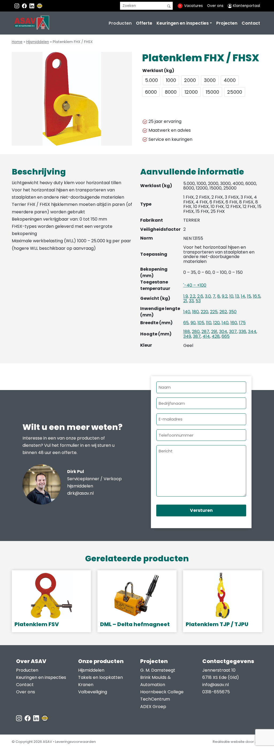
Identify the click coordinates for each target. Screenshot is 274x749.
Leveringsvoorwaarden (75, 741)
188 (186, 331)
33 (191, 301)
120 (216, 323)
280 (196, 331)
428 (216, 336)
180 (195, 312)
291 (214, 331)
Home (17, 41)
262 (223, 312)
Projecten (226, 23)
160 (233, 323)
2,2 (192, 296)
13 (237, 296)
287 (205, 331)
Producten (120, 23)
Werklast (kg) (158, 70)
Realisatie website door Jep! (237, 741)
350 (233, 312)
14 (243, 296)
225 (214, 312)
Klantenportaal (246, 5)
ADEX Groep (153, 706)
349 (187, 336)
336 (242, 331)
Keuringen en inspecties (183, 23)
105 (200, 323)
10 (231, 296)
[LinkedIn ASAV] (36, 718)
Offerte (144, 23)
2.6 (200, 296)
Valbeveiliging (92, 692)
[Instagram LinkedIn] (32, 5)
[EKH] (39, 5)
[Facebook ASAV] (25, 5)
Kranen (85, 685)
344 (252, 331)
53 (198, 301)
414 (206, 336)
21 (185, 301)
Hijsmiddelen (37, 41)
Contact (251, 23)
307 (233, 331)
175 (242, 323)
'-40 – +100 (194, 285)
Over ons (215, 5)
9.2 (224, 296)
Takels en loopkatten (100, 677)
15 (249, 296)
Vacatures (193, 5)
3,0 (208, 296)
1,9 (185, 296)
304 (223, 331)
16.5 (256, 296)
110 (208, 323)
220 (204, 312)
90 (193, 323)
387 (197, 336)
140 (186, 312)
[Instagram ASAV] (17, 5)
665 (226, 336)
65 (186, 323)
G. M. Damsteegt (157, 670)
